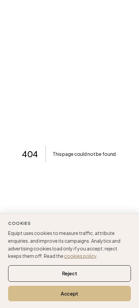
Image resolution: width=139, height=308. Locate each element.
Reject (69, 273)
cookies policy (80, 256)
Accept (69, 293)
